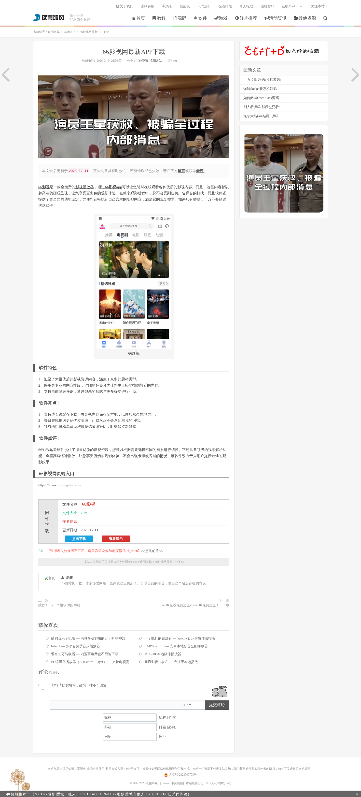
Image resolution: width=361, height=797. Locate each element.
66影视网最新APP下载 (134, 51)
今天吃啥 (246, 6)
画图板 (185, 6)
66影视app (113, 187)
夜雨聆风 (48, 17)
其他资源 (307, 18)
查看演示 (116, 538)
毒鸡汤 (167, 6)
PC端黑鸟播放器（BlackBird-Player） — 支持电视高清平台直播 (99, 662)
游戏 (223, 18)
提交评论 (217, 705)
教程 (161, 18)
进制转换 (147, 6)
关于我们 (126, 6)
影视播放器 (84, 187)
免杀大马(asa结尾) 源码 (260, 116)
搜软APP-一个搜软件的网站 (59, 605)
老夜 (69, 578)
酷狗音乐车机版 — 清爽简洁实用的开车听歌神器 (88, 638)
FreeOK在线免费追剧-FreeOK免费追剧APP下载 (193, 605)
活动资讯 (278, 18)
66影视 (44, 187)
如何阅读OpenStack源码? (261, 98)
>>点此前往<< (152, 551)
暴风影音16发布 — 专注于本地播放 (171, 662)
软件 (202, 18)
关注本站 (318, 6)
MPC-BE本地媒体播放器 (162, 654)
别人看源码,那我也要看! (261, 107)
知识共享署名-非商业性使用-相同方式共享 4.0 (98, 768)
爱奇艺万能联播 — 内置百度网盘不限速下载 (84, 654)
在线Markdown (293, 6)
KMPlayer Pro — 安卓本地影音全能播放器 (176, 646)
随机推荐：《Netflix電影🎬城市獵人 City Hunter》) (100, 794)
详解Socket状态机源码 (260, 89)
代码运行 (204, 6)
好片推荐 (248, 18)
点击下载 (79, 538)
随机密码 (267, 6)
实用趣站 (156, 60)
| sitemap (165, 783)
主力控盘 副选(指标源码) (262, 80)
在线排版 (225, 6)
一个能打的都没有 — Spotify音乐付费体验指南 (179, 638)
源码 (182, 18)
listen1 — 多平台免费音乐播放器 (75, 646)
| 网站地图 (177, 783)
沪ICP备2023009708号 (182, 774)
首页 (140, 18)
